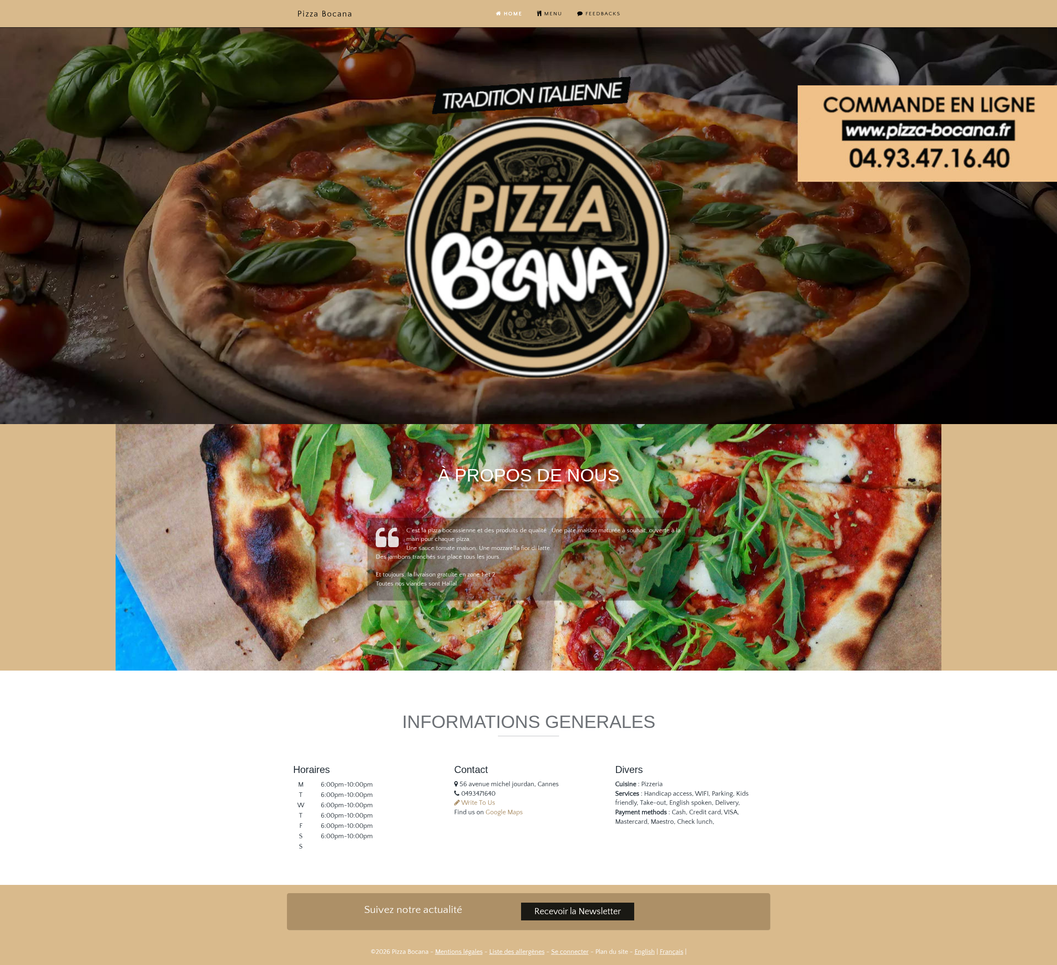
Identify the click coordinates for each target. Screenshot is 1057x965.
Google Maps (504, 812)
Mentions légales (459, 952)
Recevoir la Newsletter (577, 911)
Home (512, 14)
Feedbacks (602, 14)
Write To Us (477, 802)
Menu (552, 14)
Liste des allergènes (517, 952)
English (645, 952)
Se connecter (570, 952)
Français (671, 952)
